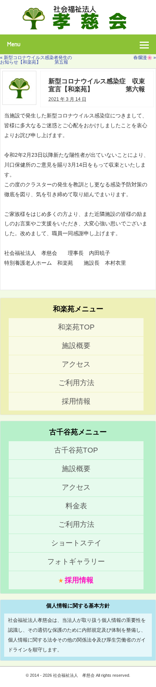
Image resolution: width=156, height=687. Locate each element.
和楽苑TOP (76, 327)
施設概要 (76, 346)
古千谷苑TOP (76, 450)
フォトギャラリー (76, 561)
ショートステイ (76, 543)
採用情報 (76, 401)
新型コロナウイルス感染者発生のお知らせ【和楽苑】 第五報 (36, 59)
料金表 (76, 506)
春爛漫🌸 (144, 57)
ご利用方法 (76, 383)
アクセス (76, 364)
